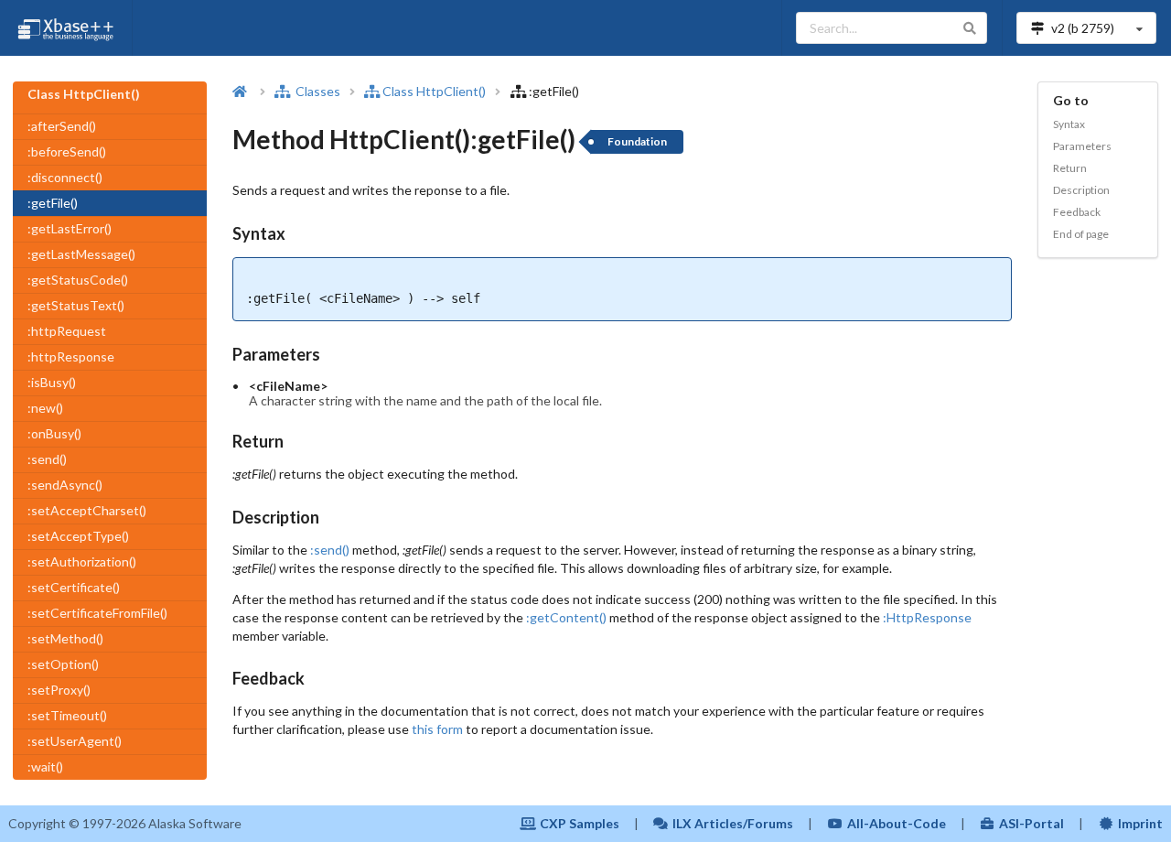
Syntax (1069, 124)
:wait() (45, 766)
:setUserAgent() (74, 741)
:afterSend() (61, 126)
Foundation (637, 141)
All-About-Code (896, 823)
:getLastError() (69, 228)
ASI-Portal (1031, 823)
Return (1070, 168)
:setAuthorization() (81, 561)
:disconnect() (64, 177)
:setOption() (63, 664)
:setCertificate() (73, 587)
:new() (45, 408)
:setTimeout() (67, 715)
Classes (316, 91)
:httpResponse (70, 356)
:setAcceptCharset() (86, 510)
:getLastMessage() (81, 254)
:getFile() (52, 202)
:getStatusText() (75, 305)
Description (1081, 190)
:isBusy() (51, 382)
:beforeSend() (66, 151)
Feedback (1077, 212)
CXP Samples (579, 823)
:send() (47, 459)
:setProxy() (59, 689)
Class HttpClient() (434, 91)
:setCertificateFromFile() (97, 613)
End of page (1081, 234)
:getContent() (566, 617)
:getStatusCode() (77, 279)
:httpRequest (66, 331)
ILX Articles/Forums (732, 823)
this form (437, 729)
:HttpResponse (927, 617)
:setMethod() (65, 638)
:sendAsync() (64, 484)
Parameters (1082, 146)
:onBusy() (54, 433)
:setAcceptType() (78, 536)
